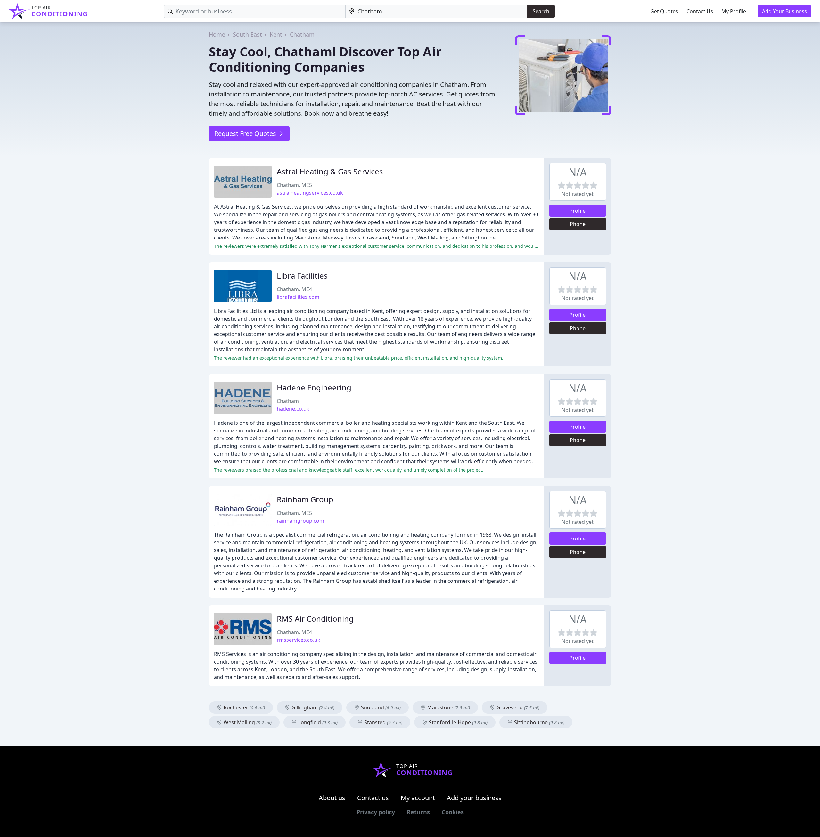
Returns (418, 812)
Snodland (380, 707)
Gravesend (517, 707)
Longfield (317, 722)
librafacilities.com (298, 296)
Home (217, 34)
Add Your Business (784, 11)
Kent (276, 34)
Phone (578, 224)
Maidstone (448, 707)
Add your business (474, 797)
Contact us (373, 797)
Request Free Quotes (246, 133)
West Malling (247, 722)
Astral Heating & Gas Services (330, 171)
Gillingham (312, 707)
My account (418, 797)
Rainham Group (305, 499)
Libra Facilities (302, 275)
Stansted (382, 722)
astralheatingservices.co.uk (310, 192)
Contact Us (699, 11)
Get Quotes (664, 11)
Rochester (243, 707)
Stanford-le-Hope (458, 722)
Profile (578, 210)
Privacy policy (376, 812)
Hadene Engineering (314, 387)
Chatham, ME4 (294, 289)
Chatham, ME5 (294, 184)
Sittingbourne (538, 722)
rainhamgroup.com (300, 520)
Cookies (453, 812)
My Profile (733, 11)
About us (332, 797)
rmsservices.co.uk (298, 639)
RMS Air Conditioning (315, 618)
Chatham (302, 34)
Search (541, 11)
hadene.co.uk (293, 408)
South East (247, 34)
